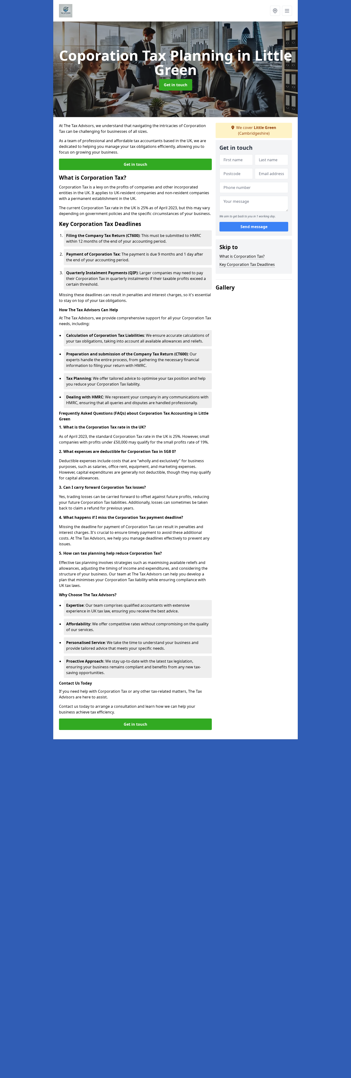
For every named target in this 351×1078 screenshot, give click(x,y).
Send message (253, 226)
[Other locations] (275, 11)
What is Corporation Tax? (242, 256)
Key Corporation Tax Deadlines (247, 264)
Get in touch (175, 84)
